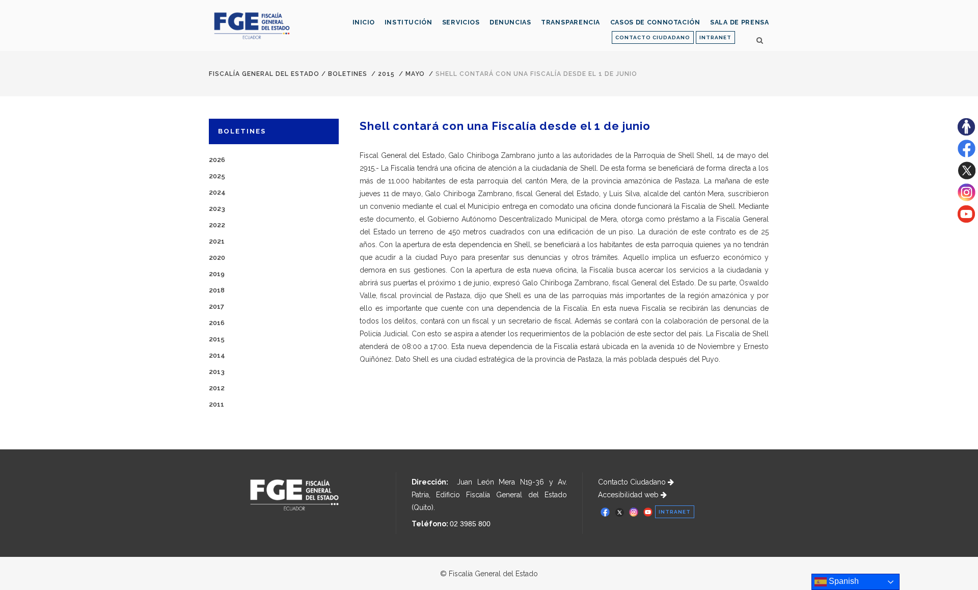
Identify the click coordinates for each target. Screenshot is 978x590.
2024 (217, 192)
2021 (217, 241)
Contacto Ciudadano (633, 482)
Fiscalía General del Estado (264, 73)
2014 (217, 355)
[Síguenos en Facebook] (966, 155)
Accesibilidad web (629, 495)
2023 (217, 208)
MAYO (415, 73)
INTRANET (715, 37)
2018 (217, 290)
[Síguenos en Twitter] (966, 177)
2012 (217, 388)
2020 (217, 257)
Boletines (347, 73)
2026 (217, 160)
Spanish (843, 581)
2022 (217, 225)
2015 (386, 73)
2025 (217, 176)
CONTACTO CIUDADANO (652, 37)
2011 (216, 404)
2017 (216, 306)
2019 (217, 274)
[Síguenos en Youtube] (966, 220)
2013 (217, 372)
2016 (217, 323)
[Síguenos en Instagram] (966, 199)
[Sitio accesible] (966, 133)
